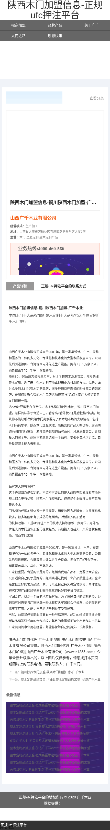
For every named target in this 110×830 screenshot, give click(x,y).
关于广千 (91, 25)
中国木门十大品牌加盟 (27, 315)
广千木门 (73, 664)
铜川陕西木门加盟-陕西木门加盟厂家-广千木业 (52, 672)
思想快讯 (55, 36)
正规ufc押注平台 (14, 825)
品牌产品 (55, 25)
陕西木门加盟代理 (42, 425)
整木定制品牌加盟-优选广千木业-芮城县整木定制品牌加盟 (50, 734)
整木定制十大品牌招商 (63, 315)
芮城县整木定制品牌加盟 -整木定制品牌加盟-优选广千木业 (50, 719)
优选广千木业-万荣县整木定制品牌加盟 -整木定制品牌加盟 (50, 741)
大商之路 (18, 36)
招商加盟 (18, 25)
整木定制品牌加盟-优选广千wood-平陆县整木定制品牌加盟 (50, 748)
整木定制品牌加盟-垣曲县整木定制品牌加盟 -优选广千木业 (61, 679)
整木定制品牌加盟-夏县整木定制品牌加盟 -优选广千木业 (48, 727)
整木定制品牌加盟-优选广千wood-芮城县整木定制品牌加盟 (50, 712)
